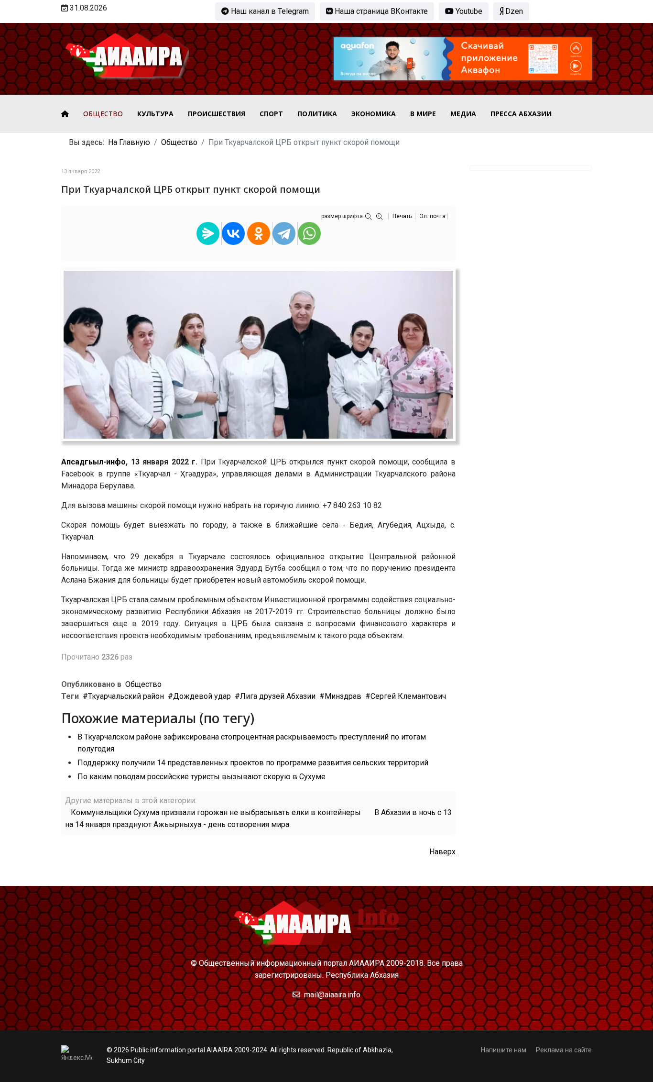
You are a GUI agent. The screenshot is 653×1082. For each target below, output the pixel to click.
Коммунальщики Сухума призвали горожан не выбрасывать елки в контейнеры (216, 812)
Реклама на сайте (564, 1050)
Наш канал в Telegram (269, 11)
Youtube (468, 11)
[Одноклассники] (258, 233)
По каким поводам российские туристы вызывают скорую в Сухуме (201, 776)
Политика (317, 113)
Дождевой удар (202, 696)
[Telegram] (283, 233)
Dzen (513, 11)
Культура (155, 113)
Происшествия (216, 113)
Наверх (442, 851)
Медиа (463, 113)
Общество (103, 113)
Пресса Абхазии (521, 113)
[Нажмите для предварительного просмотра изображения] (258, 355)
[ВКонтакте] (233, 233)
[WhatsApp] (309, 233)
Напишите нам (503, 1050)
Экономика (373, 113)
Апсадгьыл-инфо (93, 461)
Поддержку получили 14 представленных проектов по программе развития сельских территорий (252, 762)
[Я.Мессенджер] (207, 233)
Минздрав (343, 696)
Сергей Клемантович (408, 696)
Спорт (271, 113)
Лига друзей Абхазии (278, 696)
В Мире (423, 113)
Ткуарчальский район (126, 696)
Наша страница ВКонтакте (380, 11)
